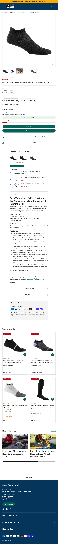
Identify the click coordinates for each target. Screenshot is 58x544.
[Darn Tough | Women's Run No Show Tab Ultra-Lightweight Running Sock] (43, 345)
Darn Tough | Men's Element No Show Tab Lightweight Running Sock (14, 361)
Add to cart (29, 126)
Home (3, 12)
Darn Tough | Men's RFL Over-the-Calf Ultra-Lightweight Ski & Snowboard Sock (42, 407)
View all (53, 431)
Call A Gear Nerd (9, 504)
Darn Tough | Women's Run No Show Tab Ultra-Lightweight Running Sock (42, 361)
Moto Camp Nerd (9, 540)
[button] (29, 117)
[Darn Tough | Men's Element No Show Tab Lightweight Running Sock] (15, 345)
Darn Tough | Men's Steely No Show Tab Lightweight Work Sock (15, 406)
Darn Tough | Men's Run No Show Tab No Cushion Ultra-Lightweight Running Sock (23, 12)
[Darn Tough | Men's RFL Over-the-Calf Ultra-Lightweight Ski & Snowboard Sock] (43, 389)
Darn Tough (5, 77)
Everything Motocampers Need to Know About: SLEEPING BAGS (42, 454)
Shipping (4, 112)
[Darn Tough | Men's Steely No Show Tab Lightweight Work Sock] (15, 389)
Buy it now (29, 131)
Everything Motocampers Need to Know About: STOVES (14, 454)
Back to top (29, 477)
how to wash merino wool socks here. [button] (34, 279)
